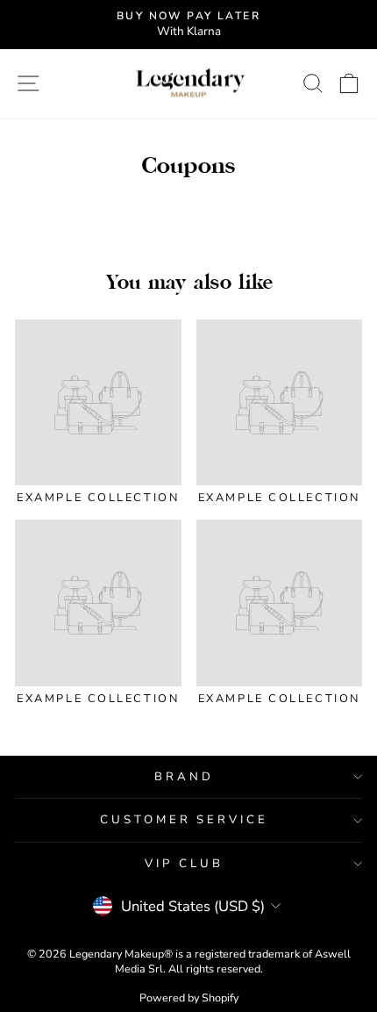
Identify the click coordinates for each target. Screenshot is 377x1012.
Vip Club (184, 864)
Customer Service (184, 820)
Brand (184, 777)
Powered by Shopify (188, 997)
